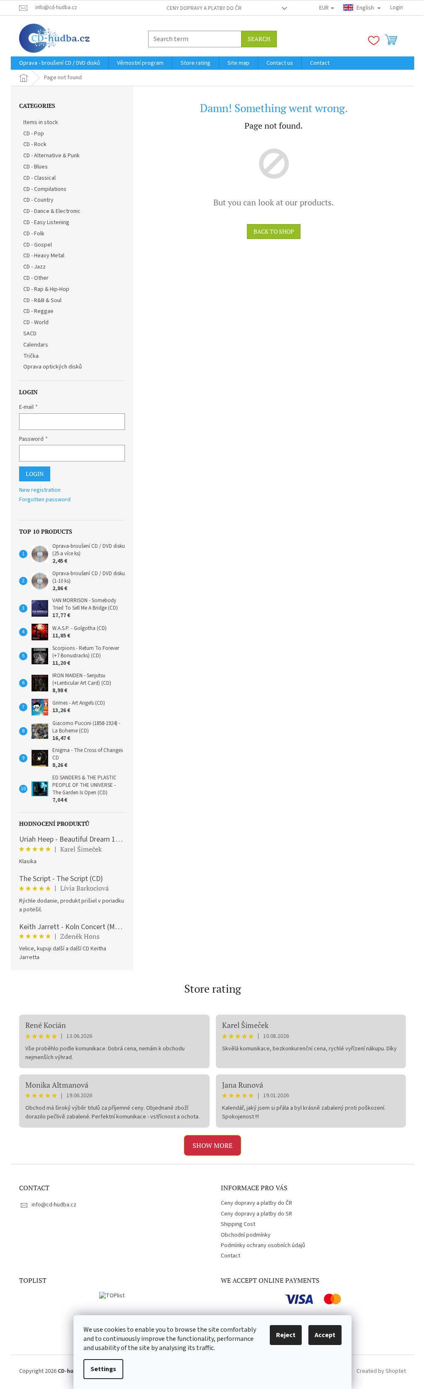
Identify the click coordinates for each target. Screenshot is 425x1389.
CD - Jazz (34, 267)
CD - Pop (33, 133)
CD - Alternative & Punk (51, 155)
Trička (31, 356)
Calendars (35, 345)
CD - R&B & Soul (42, 300)
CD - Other (36, 278)
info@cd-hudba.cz (54, 1205)
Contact (230, 1256)
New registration (40, 490)
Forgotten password (45, 500)
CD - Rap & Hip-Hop (46, 289)
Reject (286, 1335)
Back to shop (274, 231)
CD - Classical (39, 178)
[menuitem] (59, 63)
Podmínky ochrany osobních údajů (263, 1245)
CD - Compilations (44, 189)
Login (35, 474)
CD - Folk (33, 233)
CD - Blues (35, 167)
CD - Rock (34, 144)
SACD (30, 334)
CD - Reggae (38, 311)
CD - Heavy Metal (43, 255)
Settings (103, 1369)
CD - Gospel (37, 245)
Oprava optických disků (52, 367)
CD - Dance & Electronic (52, 211)
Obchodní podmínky (246, 1235)
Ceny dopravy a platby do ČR (204, 8)
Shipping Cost (238, 1224)
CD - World (36, 322)
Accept (325, 1335)
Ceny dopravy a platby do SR (256, 1214)
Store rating (212, 988)
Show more (212, 1145)
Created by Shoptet (381, 1371)
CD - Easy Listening (46, 222)
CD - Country (38, 200)
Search (259, 39)
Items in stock (40, 122)
